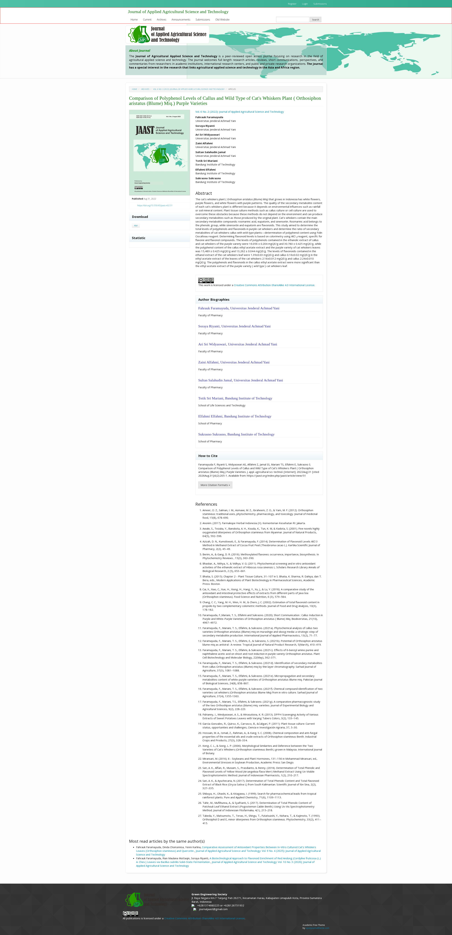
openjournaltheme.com (317, 928)
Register (292, 3)
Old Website (222, 19)
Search (315, 19)
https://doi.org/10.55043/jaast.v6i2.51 (155, 205)
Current (147, 19)
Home (134, 19)
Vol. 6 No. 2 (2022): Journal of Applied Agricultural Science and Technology (188, 89)
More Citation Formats (215, 485)
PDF (136, 225)
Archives (161, 19)
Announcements (181, 19)
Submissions (320, 3)
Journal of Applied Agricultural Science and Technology (178, 11)
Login (305, 3)
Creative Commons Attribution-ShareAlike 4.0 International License (274, 285)
